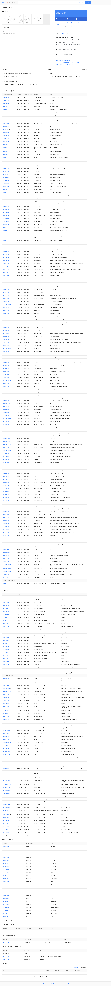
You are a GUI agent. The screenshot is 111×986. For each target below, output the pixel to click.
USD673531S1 (6, 852)
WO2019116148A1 (7, 784)
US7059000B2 (6, 409)
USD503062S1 (6, 374)
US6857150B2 (6, 371)
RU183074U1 (6, 776)
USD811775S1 (6, 626)
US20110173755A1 (7, 568)
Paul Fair (72, 23)
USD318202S (6, 123)
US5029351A (6, 120)
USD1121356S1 (6, 826)
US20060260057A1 (7, 430)
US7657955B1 (6, 523)
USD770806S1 (6, 745)
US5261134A (6, 160)
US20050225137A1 (7, 392)
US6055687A (6, 254)
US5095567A (6, 138)
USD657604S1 (6, 898)
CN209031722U (6, 768)
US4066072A (6, 97)
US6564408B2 (6, 324)
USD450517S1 (6, 281)
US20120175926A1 (7, 691)
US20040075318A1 (7, 348)
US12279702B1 (6, 820)
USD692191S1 (6, 892)
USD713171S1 (6, 685)
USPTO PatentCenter (71, 62)
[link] (11, 31)
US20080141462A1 (7, 465)
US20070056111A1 (7, 438)
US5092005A (6, 135)
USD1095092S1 (6, 673)
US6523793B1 (6, 313)
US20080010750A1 (7, 450)
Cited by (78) (72, 59)
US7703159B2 (6, 532)
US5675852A (6, 215)
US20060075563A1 (7, 403)
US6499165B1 (6, 310)
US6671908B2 (6, 339)
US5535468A (6, 192)
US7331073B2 (6, 456)
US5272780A (6, 166)
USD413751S (6, 246)
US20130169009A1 (7, 597)
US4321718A (6, 100)
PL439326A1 (6, 799)
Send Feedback (44, 983)
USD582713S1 (6, 485)
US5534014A (6, 189)
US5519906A (6, 183)
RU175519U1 (6, 772)
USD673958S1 (6, 872)
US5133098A (6, 144)
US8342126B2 (6, 682)
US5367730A (6, 171)
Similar (79, 19)
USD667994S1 (6, 884)
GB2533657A (6, 748)
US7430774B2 (6, 473)
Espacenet (58, 64)
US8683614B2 (6, 703)
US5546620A (6, 195)
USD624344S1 (6, 546)
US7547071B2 (6, 506)
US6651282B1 (6, 333)
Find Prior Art (71, 19)
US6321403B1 (6, 284)
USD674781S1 (6, 895)
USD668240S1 (6, 890)
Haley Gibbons (77, 23)
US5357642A (6, 168)
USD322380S (6, 129)
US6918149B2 (6, 386)
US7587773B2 (6, 514)
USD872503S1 (6, 655)
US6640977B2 (6, 330)
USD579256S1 (6, 479)
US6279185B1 (6, 278)
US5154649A (6, 151)
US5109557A (6, 141)
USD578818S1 (6, 476)
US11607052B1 (6, 802)
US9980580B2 (6, 728)
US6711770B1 (6, 345)
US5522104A (6, 186)
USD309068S (6, 112)
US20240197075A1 (7, 804)
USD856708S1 (6, 652)
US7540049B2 (6, 500)
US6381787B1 (6, 295)
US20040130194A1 (7, 357)
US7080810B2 (6, 412)
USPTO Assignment (80, 62)
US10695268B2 (6, 780)
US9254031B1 (6, 605)
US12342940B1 (6, 832)
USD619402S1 (6, 541)
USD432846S (6, 266)
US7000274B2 (6, 395)
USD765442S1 (6, 614)
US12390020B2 (6, 807)
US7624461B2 (6, 517)
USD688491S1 (6, 846)
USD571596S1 (6, 468)
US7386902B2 (6, 462)
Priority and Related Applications (63, 60)
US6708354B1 (6, 342)
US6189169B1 (6, 269)
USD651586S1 (6, 855)
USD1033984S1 (6, 667)
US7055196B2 (6, 406)
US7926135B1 (6, 561)
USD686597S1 (6, 866)
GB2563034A (6, 766)
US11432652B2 (6, 787)
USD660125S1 (6, 907)
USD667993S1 (6, 881)
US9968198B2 (6, 716)
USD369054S (6, 177)
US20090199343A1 (7, 511)
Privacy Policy (68, 983)
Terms (61, 983)
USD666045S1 (6, 910)
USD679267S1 (6, 869)
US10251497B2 (6, 754)
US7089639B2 (6, 415)
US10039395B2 (6, 757)
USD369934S (6, 180)
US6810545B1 (6, 365)
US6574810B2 (6, 327)
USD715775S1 (6, 913)
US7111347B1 (6, 424)
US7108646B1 (6, 421)
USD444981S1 (6, 275)
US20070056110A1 (7, 435)
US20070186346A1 (7, 441)
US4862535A (6, 106)
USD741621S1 (6, 602)
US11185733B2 (6, 790)
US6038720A (6, 251)
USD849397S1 (6, 640)
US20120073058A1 (7, 571)
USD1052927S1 (6, 810)
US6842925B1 (6, 368)
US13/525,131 (6, 931)
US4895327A (6, 109)
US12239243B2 (6, 670)
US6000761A (6, 249)
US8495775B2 (6, 694)
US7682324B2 (6, 529)
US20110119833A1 (7, 564)
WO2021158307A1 (7, 793)
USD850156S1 (6, 643)
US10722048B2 (6, 751)
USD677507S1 (6, 577)
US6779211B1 (6, 362)
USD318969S (6, 126)
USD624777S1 (6, 549)
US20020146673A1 (7, 304)
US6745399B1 (6, 351)
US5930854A (6, 236)
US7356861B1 (6, 459)
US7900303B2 (6, 558)
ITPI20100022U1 (6, 688)
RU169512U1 (6, 760)
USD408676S (6, 233)
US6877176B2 (6, 377)
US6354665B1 (6, 289)
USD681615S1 (6, 849)
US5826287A (6, 230)
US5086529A (6, 132)
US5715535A (6, 224)
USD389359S (6, 218)
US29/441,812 (6, 942)
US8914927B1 (6, 736)
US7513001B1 (6, 497)
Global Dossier (64, 64)
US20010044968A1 (7, 286)
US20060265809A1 (7, 433)
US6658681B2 (6, 336)
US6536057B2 (6, 316)
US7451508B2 (6, 482)
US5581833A (6, 203)
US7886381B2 (6, 555)
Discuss (71, 64)
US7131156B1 (6, 427)
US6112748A (6, 263)
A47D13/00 (7, 31)
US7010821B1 (6, 398)
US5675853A (6, 212)
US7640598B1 (6, 520)
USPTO (64, 62)
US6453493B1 (6, 301)
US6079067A (6, 260)
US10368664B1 (6, 646)
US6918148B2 (6, 383)
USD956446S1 (6, 661)
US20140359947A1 (7, 719)
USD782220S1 (6, 620)
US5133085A (6, 147)
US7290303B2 (6, 447)
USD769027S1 (6, 617)
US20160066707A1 (7, 742)
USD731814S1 (6, 599)
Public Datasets (54, 983)
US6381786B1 (6, 292)
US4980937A (6, 115)
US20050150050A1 (7, 380)
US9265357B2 (6, 725)
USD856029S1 (6, 649)
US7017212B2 (6, 400)
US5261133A (6, 163)
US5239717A (6, 157)
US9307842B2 (6, 611)
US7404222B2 (6, 471)
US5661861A (6, 206)
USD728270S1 (6, 722)
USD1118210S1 (6, 817)
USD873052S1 (6, 658)
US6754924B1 (6, 354)
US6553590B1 (6, 322)
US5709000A (6, 221)
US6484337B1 (6, 307)
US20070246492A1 (7, 444)
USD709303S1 (6, 713)
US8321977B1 (6, 574)
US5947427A (6, 243)
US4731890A (6, 103)
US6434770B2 (6, 298)
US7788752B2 (6, 544)
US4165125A (6, 583)
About (37, 983)
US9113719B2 (6, 700)
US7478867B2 (6, 494)
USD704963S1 (6, 710)
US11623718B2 (6, 796)
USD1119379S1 (6, 823)
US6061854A (6, 257)
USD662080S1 (6, 860)
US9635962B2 (6, 706)
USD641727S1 (6, 875)
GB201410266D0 (7, 739)
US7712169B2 (6, 535)
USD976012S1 (6, 664)
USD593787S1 (6, 503)
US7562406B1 (6, 509)
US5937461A (6, 240)
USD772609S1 (6, 733)
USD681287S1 (6, 878)
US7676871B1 (6, 526)
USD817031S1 (6, 635)
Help (74, 983)
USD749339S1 (6, 608)
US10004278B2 (6, 730)
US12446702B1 (6, 829)
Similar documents (79, 59)
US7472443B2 (6, 491)
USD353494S (6, 174)
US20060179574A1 (7, 418)
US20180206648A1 (7, 763)
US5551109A (6, 201)
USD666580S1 (6, 863)
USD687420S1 (6, 901)
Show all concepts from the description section (14, 973)
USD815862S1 (6, 629)
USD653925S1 (6, 857)
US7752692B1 (6, 538)
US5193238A (6, 154)
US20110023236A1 (7, 552)
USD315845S (6, 118)
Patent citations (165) (63, 59)
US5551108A (6, 198)
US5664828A (6, 209)
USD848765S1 (6, 637)
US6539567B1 (6, 319)
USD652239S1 (6, 887)
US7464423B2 (6, 488)
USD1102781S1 (6, 814)
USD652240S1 (6, 916)
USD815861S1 (6, 632)
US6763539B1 (6, 360)
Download (76, 967)
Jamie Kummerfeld (64, 23)
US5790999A (6, 227)
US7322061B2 (6, 453)
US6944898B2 (6, 389)
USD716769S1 (6, 904)
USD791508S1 (6, 623)
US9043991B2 (6, 678)
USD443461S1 (6, 272)
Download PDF (61, 19)
